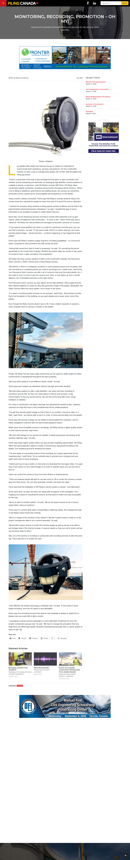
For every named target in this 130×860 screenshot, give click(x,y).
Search (124, 3)
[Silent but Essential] (45, 659)
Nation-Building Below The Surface (98, 97)
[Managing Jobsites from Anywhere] (20, 659)
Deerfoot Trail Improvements (96, 82)
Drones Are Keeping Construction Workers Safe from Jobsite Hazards (69, 670)
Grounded (89, 111)
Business (20, 686)
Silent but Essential (41, 668)
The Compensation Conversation (97, 89)
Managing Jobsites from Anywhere (18, 669)
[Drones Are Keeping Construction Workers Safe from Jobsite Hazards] (70, 659)
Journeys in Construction (95, 104)
